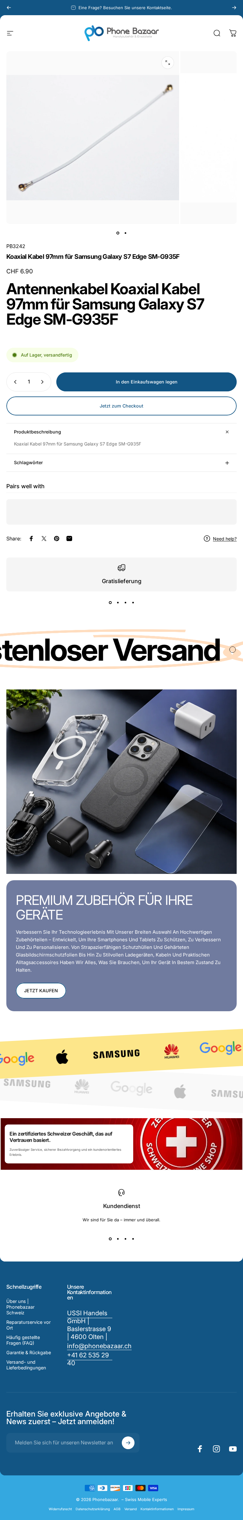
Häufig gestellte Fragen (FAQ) (23, 1340)
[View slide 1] (110, 603)
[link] (90, 1359)
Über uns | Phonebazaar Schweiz (20, 1307)
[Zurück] (9, 7)
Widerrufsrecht (60, 1509)
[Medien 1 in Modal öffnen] (167, 62)
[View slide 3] (125, 603)
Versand (130, 1509)
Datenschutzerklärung (93, 1509)
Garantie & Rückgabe (28, 1352)
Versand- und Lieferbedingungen (26, 1364)
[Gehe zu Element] (118, 233)
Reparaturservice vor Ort (28, 1324)
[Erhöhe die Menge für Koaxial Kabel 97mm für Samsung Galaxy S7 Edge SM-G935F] (43, 382)
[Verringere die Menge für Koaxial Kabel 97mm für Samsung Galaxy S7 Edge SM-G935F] (14, 382)
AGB (117, 1509)
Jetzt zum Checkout (121, 405)
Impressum (186, 1509)
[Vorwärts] (234, 7)
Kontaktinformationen (157, 1509)
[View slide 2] (118, 603)
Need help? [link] (225, 538)
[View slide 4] (133, 603)
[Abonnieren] (128, 1442)
